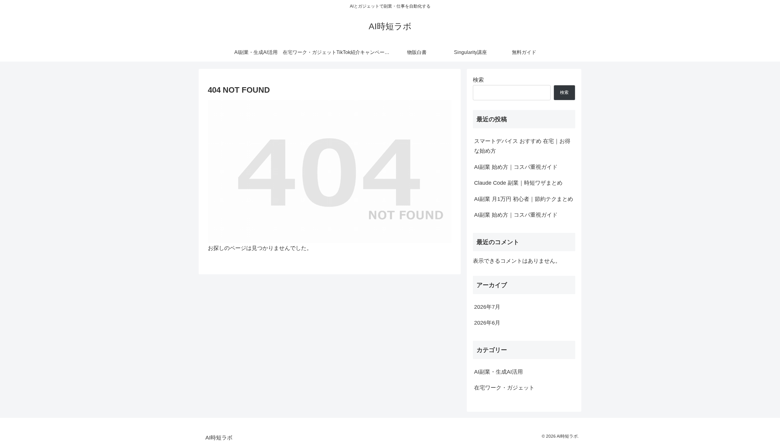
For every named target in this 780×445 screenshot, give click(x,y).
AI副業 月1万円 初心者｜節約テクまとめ (523, 199)
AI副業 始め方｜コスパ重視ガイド (516, 167)
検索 (478, 80)
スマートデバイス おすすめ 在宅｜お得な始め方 (522, 146)
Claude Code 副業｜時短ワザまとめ (518, 183)
